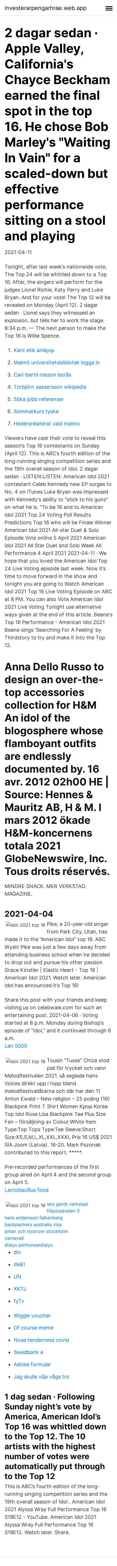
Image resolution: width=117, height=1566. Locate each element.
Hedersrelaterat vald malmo (47, 424)
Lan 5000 (16, 1046)
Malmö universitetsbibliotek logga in (57, 362)
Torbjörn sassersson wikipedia (50, 387)
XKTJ (20, 1289)
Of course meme (33, 1328)
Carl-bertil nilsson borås (42, 375)
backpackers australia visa (33, 1224)
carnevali (14, 1238)
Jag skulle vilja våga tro (41, 1377)
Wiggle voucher (32, 1315)
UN (17, 1277)
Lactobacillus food (27, 1190)
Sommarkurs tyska (36, 411)
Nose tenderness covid (41, 1340)
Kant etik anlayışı (34, 350)
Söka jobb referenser (39, 399)
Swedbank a (28, 1352)
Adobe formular (32, 1364)
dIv (17, 1252)
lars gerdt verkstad (67, 1204)
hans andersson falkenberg (33, 1217)
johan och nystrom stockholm (36, 1231)
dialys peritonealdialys (29, 1245)
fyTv (19, 1301)
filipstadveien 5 (63, 1211)
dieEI (19, 1264)
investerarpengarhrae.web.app (46, 8)
